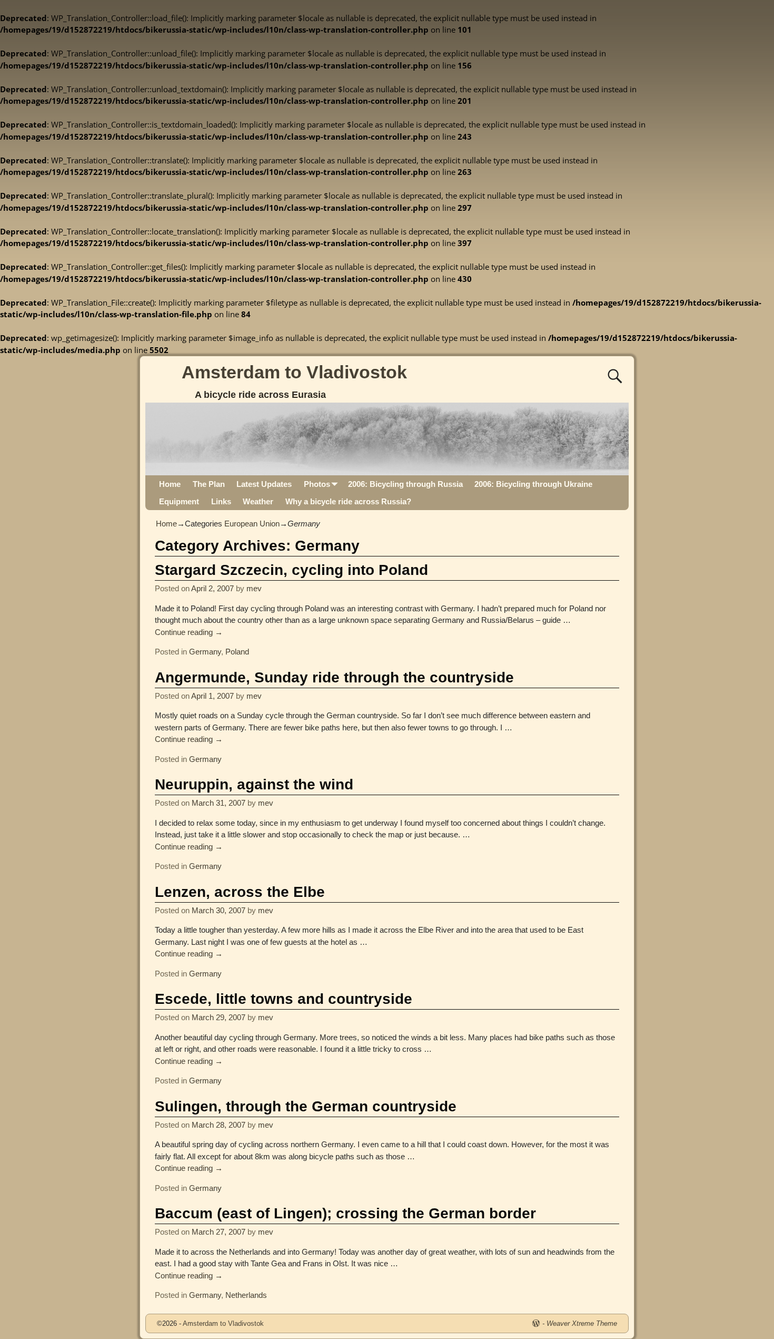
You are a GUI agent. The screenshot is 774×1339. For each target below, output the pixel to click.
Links (221, 501)
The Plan (209, 484)
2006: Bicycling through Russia (405, 484)
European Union (252, 523)
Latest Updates (264, 484)
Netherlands (246, 1295)
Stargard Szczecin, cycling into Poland (291, 570)
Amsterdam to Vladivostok (294, 372)
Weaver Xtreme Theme (582, 1323)
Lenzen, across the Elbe (240, 892)
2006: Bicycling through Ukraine (533, 484)
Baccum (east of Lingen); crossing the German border (345, 1213)
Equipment (179, 501)
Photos (317, 484)
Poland (237, 651)
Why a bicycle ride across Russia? (348, 501)
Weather (258, 501)
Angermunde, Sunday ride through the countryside (334, 677)
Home (170, 484)
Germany (205, 651)
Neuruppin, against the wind (254, 784)
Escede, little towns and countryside (283, 999)
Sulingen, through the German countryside (306, 1106)
